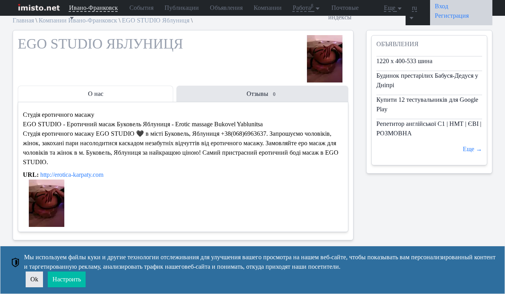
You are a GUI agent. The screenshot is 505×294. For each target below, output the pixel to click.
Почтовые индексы (343, 12)
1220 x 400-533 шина (404, 61)
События (141, 7)
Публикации (182, 7)
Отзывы (261, 93)
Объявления (226, 7)
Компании (268, 7)
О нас (95, 93)
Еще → (472, 149)
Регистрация (452, 15)
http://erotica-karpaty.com (71, 174)
